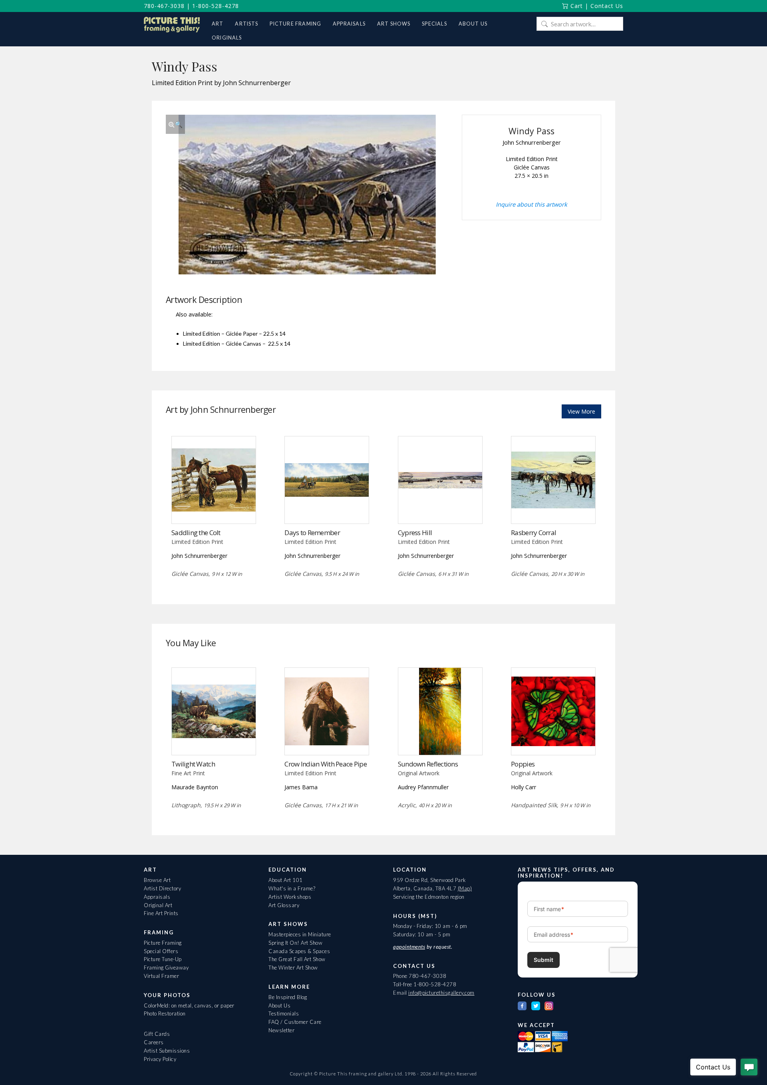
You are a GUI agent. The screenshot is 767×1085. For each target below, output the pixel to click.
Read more (213, 507)
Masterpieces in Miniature (299, 934)
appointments (409, 947)
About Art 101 (285, 880)
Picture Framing (163, 943)
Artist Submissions (167, 1050)
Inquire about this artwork (531, 204)
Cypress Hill (415, 532)
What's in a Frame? (291, 888)
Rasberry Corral (533, 532)
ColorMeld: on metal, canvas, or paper (189, 1005)
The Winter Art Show (293, 967)
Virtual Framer (161, 976)
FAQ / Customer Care (295, 1022)
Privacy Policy (160, 1059)
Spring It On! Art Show (295, 943)
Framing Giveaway (166, 967)
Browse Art (157, 880)
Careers (154, 1042)
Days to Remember (312, 532)
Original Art (158, 905)
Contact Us (606, 6)
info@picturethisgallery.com (441, 992)
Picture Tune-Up (163, 959)
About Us (279, 1005)
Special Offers (161, 951)
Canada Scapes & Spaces (299, 951)
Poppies (523, 763)
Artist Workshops (289, 897)
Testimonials (283, 1013)
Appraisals (157, 897)
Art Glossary (283, 905)
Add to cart (553, 738)
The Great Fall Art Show (297, 959)
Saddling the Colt (196, 532)
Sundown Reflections (428, 763)
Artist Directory (162, 888)
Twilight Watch (193, 763)
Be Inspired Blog (287, 997)
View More (581, 411)
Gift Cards (157, 1034)
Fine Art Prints (161, 913)
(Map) (465, 888)
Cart (575, 6)
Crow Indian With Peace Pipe (325, 763)
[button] (175, 124)
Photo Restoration (165, 1013)
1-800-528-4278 (215, 6)
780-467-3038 (164, 6)
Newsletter (281, 1030)
